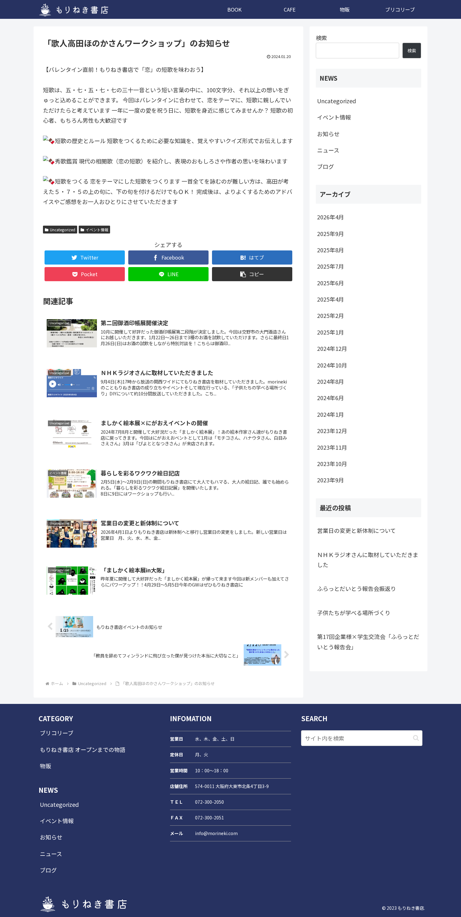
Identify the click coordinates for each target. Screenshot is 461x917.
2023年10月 (332, 463)
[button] (252, 274)
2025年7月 (330, 266)
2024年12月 (332, 348)
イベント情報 (97, 229)
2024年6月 (330, 398)
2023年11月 (332, 447)
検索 (321, 38)
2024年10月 (332, 365)
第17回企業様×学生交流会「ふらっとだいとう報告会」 (368, 641)
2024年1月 (330, 414)
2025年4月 (330, 299)
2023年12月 (332, 430)
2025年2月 (330, 315)
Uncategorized (62, 229)
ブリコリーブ (56, 733)
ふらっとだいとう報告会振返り (356, 588)
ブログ (325, 166)
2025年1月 (330, 332)
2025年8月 (330, 250)
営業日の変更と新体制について (356, 530)
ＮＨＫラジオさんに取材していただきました (367, 559)
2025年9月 (330, 233)
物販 (45, 766)
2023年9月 (330, 480)
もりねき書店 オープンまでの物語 (82, 749)
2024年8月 (330, 381)
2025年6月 (330, 283)
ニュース (328, 150)
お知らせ (328, 134)
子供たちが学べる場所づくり (353, 613)
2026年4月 (330, 217)
